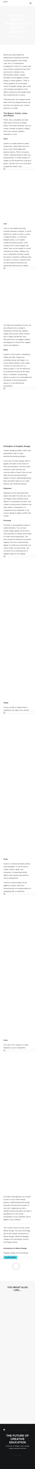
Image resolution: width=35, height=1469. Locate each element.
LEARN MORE (10, 1257)
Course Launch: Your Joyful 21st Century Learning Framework (16, 1415)
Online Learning (21, 1317)
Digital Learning (9, 1353)
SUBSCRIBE (17, 1455)
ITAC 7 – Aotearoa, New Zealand (17, 1356)
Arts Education (9, 1319)
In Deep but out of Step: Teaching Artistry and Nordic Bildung (16, 1323)
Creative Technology (11, 1317)
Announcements (9, 1350)
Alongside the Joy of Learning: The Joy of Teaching (17, 1384)
